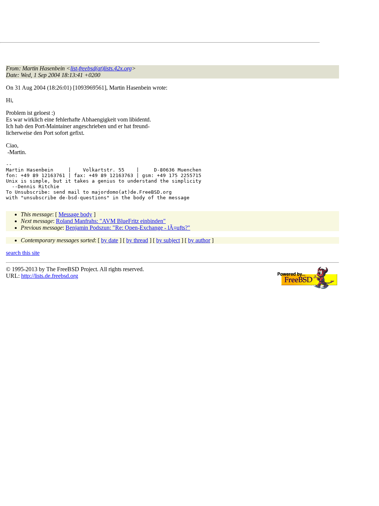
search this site (23, 253)
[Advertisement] (140, 22)
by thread (137, 240)
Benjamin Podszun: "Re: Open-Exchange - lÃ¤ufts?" (128, 227)
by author (199, 240)
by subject (168, 240)
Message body (75, 214)
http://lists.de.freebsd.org (49, 276)
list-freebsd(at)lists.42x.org (101, 68)
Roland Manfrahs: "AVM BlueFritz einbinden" (111, 221)
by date (109, 240)
